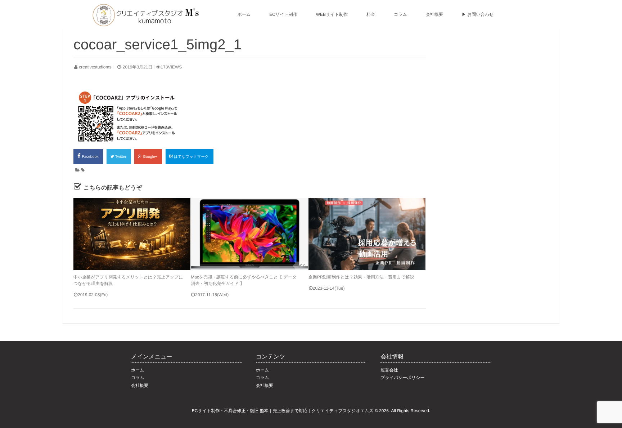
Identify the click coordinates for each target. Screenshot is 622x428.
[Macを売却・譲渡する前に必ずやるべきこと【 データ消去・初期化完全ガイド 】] (249, 234)
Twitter (121, 157)
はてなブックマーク (191, 157)
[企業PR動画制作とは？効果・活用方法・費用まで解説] (366, 234)
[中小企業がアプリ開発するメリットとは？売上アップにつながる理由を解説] (131, 234)
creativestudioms (95, 67)
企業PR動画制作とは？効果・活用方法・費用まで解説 (361, 277)
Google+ (150, 157)
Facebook (91, 157)
